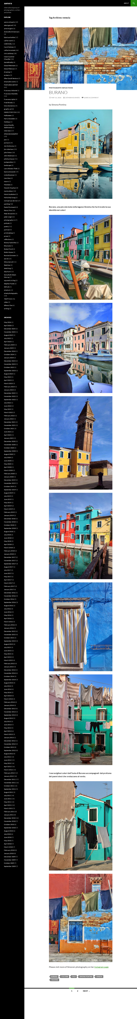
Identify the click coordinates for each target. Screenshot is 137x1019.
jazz (5, 140)
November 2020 (10, 445)
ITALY (74, 976)
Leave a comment (91, 98)
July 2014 (7, 686)
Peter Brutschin (9, 214)
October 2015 (9, 638)
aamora (8, 3)
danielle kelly (8, 62)
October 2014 (9, 676)
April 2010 (8, 844)
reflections (67, 88)
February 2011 (9, 812)
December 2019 (9, 480)
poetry (6, 226)
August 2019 (8, 493)
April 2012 (8, 766)
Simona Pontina (86, 976)
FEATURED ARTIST (11, 85)
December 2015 (9, 631)
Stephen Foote (9, 284)
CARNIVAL (8, 44)
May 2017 (7, 577)
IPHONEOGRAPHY (11, 134)
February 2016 (9, 625)
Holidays (7, 122)
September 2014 (10, 680)
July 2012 (7, 757)
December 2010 (9, 818)
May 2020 (7, 464)
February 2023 (9, 387)
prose (6, 236)
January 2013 (9, 738)
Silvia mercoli (8, 262)
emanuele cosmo (10, 82)
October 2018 (9, 525)
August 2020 (8, 454)
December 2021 (9, 422)
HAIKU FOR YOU (10, 112)
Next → (86, 991)
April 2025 (8, 342)
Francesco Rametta (11, 94)
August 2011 (8, 792)
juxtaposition (8, 162)
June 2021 (7, 432)
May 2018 (7, 541)
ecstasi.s (7, 75)
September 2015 (10, 641)
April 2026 (8, 325)
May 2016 (7, 615)
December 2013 (9, 709)
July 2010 (7, 834)
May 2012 (7, 763)
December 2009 (9, 857)
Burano (54, 976)
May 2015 (7, 654)
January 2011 (9, 815)
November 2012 (10, 744)
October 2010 (9, 824)
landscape (7, 165)
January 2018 (9, 554)
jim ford (6, 143)
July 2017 (7, 570)
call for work (8, 41)
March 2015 (8, 660)
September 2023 (10, 371)
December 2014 (9, 670)
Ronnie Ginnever (10, 255)
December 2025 (9, 329)
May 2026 (7, 322)
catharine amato (9, 50)
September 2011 (10, 789)
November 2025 (10, 332)
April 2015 (8, 657)
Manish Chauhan (10, 188)
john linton (8, 152)
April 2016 (8, 618)
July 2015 (7, 647)
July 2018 (7, 535)
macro (6, 181)
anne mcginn (8, 28)
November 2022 (10, 396)
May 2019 (7, 503)
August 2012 (8, 754)
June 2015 (7, 651)
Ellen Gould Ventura (11, 78)
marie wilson (8, 191)
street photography (11, 293)
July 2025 (7, 338)
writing (6, 309)
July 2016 (7, 609)
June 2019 (7, 499)
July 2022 (7, 403)
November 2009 (10, 860)
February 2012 (9, 773)
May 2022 (7, 409)
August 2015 (8, 644)
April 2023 (8, 380)
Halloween (8, 115)
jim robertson (9, 149)
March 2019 (8, 509)
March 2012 (8, 770)
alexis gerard (8, 25)
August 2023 (8, 374)
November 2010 (10, 821)
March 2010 (8, 847)
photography (55, 88)
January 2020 (9, 477)
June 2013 (7, 725)
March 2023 (8, 383)
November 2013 (10, 712)
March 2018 (8, 548)
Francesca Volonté (10, 90)
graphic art (8, 109)
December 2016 (9, 593)
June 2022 (7, 406)
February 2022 (9, 416)
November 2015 (10, 635)
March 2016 (8, 622)
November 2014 (10, 673)
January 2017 (9, 589)
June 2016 (7, 612)
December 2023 (9, 361)
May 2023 (7, 377)
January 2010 (9, 853)
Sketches (7, 265)
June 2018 (7, 538)
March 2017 (8, 583)
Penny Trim (8, 210)
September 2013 (10, 715)
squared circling (9, 280)
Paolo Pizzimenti (10, 207)
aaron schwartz (9, 22)
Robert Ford (8, 249)
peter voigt (8, 217)
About (126, 3)
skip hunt (7, 272)
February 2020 (9, 474)
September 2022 (10, 400)
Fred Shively (8, 103)
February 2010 (9, 850)
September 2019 (10, 490)
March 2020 (8, 470)
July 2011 (7, 795)
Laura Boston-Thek (10, 169)
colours (64, 976)
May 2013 (7, 728)
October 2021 (9, 428)
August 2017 (8, 567)
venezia (99, 976)
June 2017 (7, 573)
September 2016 (10, 602)
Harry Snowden (9, 119)
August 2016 (8, 606)
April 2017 (8, 580)
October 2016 (9, 599)
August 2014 (8, 683)
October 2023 (9, 367)
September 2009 (10, 866)
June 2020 (7, 461)
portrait (6, 230)
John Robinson (9, 156)
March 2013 (8, 734)
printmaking (8, 233)
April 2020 (8, 467)
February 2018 (9, 551)
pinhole (6, 223)
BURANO (58, 92)
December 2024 (9, 351)
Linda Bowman (9, 175)
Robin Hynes (8, 252)
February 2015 (9, 663)
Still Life (6, 287)
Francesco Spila (9, 99)
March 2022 (8, 412)
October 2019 (9, 486)
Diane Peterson (9, 69)
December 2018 (9, 519)
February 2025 (9, 345)
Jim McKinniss (9, 146)
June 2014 (7, 689)
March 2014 (8, 699)
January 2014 (9, 705)
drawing (7, 72)
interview (7, 131)
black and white (9, 37)
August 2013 (8, 718)
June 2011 (7, 799)
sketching (7, 268)
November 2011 (10, 783)
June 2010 (7, 837)
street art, (7, 290)
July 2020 (7, 457)
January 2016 (9, 628)
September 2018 (10, 528)
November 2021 (10, 425)
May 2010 (7, 841)
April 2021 (8, 435)
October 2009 (9, 863)
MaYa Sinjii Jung (9, 198)
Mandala (7, 185)
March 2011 (8, 808)
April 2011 (8, 805)
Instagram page (101, 967)
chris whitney (8, 53)
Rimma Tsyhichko (10, 243)
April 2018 (8, 544)
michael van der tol (10, 201)
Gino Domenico (9, 106)
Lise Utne (7, 178)
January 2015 (9, 667)
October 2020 (9, 448)
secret (6, 259)
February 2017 (9, 586)
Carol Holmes (9, 47)
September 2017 (10, 564)
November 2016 (10, 596)
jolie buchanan (9, 159)
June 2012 (7, 760)
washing (54, 980)
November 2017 (10, 560)
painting (7, 204)
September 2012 (10, 750)
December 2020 (9, 441)
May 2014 (7, 692)
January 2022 (9, 419)
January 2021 (9, 438)
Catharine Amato (72, 98)
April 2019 (8, 506)
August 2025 (8, 335)
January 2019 (9, 515)
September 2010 (10, 828)
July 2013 (7, 721)
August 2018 (8, 531)
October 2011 (9, 786)
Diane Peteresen (9, 66)
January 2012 (9, 776)
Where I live (8, 305)
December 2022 (9, 393)
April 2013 (8, 731)
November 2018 (10, 522)
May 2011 (7, 802)
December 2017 (9, 557)
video (6, 302)
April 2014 (8, 696)
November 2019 (10, 483)
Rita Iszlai (7, 246)
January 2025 (9, 348)
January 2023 (9, 390)
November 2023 (10, 364)
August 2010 (8, 831)
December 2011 (9, 779)
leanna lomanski (9, 172)
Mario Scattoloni (10, 194)
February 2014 (9, 702)
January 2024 (9, 358)
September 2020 (10, 451)
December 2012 (9, 741)
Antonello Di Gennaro (11, 32)
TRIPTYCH (8, 299)
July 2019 (7, 496)
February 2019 (9, 512)
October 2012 (9, 747)
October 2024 (9, 354)
